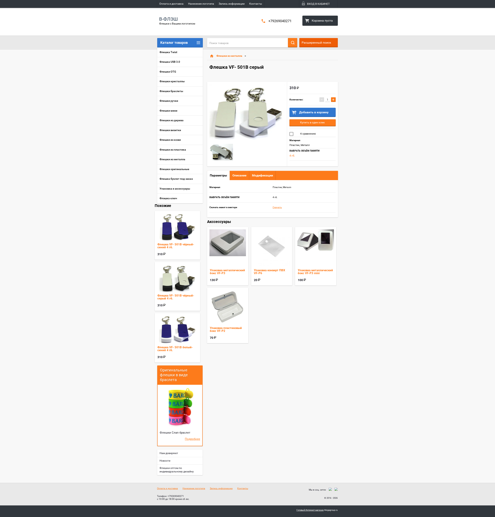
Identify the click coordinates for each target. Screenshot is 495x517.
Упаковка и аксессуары (175, 188)
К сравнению (308, 133)
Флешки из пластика (173, 149)
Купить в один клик (312, 122)
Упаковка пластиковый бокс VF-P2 (226, 329)
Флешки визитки (170, 130)
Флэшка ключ (168, 198)
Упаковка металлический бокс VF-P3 (227, 272)
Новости (165, 460)
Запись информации (232, 3)
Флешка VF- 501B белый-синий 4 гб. (175, 349)
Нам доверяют (169, 453)
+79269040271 (280, 21)
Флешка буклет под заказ (176, 178)
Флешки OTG (168, 71)
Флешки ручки (169, 100)
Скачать (277, 207)
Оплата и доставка (171, 3)
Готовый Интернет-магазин (310, 510)
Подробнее (192, 439)
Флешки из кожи (170, 139)
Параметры (218, 175)
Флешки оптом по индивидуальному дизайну (177, 469)
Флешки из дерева (171, 120)
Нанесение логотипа (201, 3)
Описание (239, 175)
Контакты (255, 3)
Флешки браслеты (171, 91)
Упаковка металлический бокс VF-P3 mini (315, 272)
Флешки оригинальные (174, 169)
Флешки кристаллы (172, 81)
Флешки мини (168, 110)
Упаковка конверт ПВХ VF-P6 (269, 272)
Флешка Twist (168, 52)
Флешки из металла (229, 55)
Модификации (262, 175)
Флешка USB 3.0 (170, 61)
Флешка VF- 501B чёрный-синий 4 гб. (175, 246)
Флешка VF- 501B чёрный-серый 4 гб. (175, 297)
